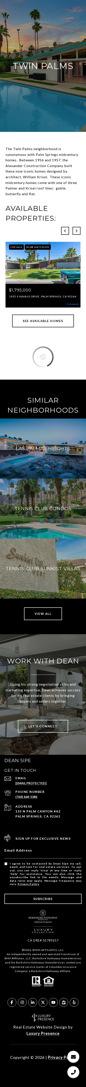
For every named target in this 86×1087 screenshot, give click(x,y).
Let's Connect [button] (43, 726)
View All (43, 613)
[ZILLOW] (63, 1002)
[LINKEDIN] (32, 1002)
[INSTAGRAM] (22, 1002)
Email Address (18, 850)
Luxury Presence (43, 1033)
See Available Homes (43, 321)
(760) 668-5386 (26, 797)
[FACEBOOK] (11, 1002)
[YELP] (74, 1002)
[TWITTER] (43, 1002)
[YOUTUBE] (53, 1002)
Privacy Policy (28, 884)
